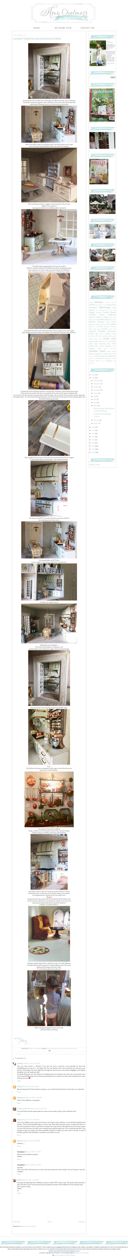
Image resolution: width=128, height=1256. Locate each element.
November (97, 384)
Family (91, 312)
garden (91, 341)
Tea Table (95, 326)
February (97, 420)
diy (96, 336)
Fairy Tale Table (110, 310)
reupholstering (107, 354)
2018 (93, 427)
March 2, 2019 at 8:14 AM (34, 1098)
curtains (107, 334)
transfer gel (92, 358)
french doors (98, 339)
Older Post (82, 1222)
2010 (93, 452)
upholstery (108, 358)
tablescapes (112, 356)
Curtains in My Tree (23, 1109)
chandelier (92, 331)
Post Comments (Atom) (28, 1226)
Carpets (104, 305)
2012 (93, 446)
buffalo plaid (111, 329)
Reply (19, 1081)
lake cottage (99, 346)
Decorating (104, 307)
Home (36, 27)
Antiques (98, 302)
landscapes (108, 346)
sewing (113, 354)
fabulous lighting (108, 336)
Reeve (74, 1048)
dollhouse (51, 1048)
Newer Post (16, 1222)
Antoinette (107, 302)
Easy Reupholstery (100, 310)
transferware (100, 358)
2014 (93, 440)
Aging (91, 302)
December (97, 381)
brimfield (104, 329)
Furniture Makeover (96, 317)
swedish (96, 356)
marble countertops (109, 348)
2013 (93, 443)
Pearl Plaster (110, 322)
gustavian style (106, 341)
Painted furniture (96, 322)
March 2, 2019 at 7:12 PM (33, 1152)
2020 (93, 375)
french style (109, 338)
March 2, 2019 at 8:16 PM (33, 1165)
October (96, 387)
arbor (90, 329)
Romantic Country (94, 324)
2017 (93, 430)
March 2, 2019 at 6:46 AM (31, 1087)
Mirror (107, 320)
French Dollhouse (64, 1048)
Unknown (20, 1141)
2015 (93, 437)
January (96, 423)
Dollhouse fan (21, 1098)
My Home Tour (63, 27)
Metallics (102, 320)
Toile (101, 327)
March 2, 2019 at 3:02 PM (32, 1141)
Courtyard (93, 307)
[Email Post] (49, 1050)
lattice (114, 346)
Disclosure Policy (94, 465)
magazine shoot (95, 348)
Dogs (113, 308)
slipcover (91, 356)
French (106, 312)
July (95, 396)
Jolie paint (112, 317)
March (96, 406)
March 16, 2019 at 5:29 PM (30, 1180)
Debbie (19, 1180)
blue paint (97, 329)
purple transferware (95, 354)
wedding (109, 361)
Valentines (106, 327)
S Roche (19, 1087)
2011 (93, 449)
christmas (101, 331)
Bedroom (92, 305)
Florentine (99, 312)
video (97, 361)
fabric (100, 336)
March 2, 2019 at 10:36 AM (31, 1120)
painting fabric (110, 351)
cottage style (93, 334)
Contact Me (87, 27)
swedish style (104, 356)
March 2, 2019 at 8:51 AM (38, 1109)
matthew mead (97, 351)
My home (112, 320)
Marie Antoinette (94, 320)
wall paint (102, 361)
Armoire (113, 302)
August (96, 393)
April (95, 403)
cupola (101, 334)
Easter (91, 310)
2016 (93, 434)
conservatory (111, 331)
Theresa (19, 1120)
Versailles (112, 327)
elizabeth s (20, 1063)
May (95, 399)
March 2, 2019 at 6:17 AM (32, 1063)
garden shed (98, 341)
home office (111, 344)
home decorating (100, 344)
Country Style (111, 305)
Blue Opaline (99, 305)
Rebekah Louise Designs (82, 1253)
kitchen (91, 346)
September (97, 390)
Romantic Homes (105, 324)
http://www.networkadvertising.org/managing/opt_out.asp (65, 1251)
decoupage (91, 336)
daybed (113, 334)
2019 (93, 378)
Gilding (106, 317)
